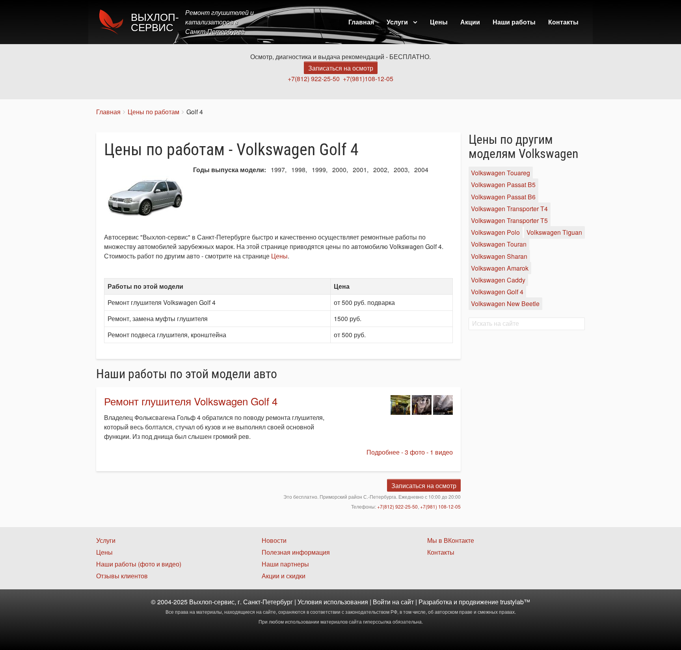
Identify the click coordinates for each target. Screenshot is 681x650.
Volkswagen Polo (495, 232)
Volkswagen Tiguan (554, 232)
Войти (382, 601)
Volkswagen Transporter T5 (509, 220)
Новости (274, 540)
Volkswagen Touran (499, 244)
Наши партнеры (285, 563)
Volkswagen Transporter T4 (509, 208)
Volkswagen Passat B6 (503, 196)
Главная (361, 21)
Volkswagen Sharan (499, 256)
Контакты (563, 21)
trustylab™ (515, 601)
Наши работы (514, 21)
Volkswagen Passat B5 (503, 184)
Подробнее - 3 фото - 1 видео (410, 452)
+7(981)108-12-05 (368, 78)
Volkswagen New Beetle (505, 303)
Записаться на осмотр (340, 67)
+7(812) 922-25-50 (314, 78)
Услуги (397, 21)
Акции (470, 21)
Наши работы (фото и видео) (138, 563)
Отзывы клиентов (122, 575)
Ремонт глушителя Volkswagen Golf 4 (190, 401)
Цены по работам (153, 111)
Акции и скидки (283, 575)
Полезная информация (296, 552)
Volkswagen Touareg (500, 172)
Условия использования (333, 601)
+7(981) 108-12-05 (440, 506)
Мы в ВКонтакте (450, 540)
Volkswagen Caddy (498, 279)
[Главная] (113, 22)
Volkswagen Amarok (499, 268)
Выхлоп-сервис (155, 22)
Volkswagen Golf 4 (497, 291)
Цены (439, 21)
